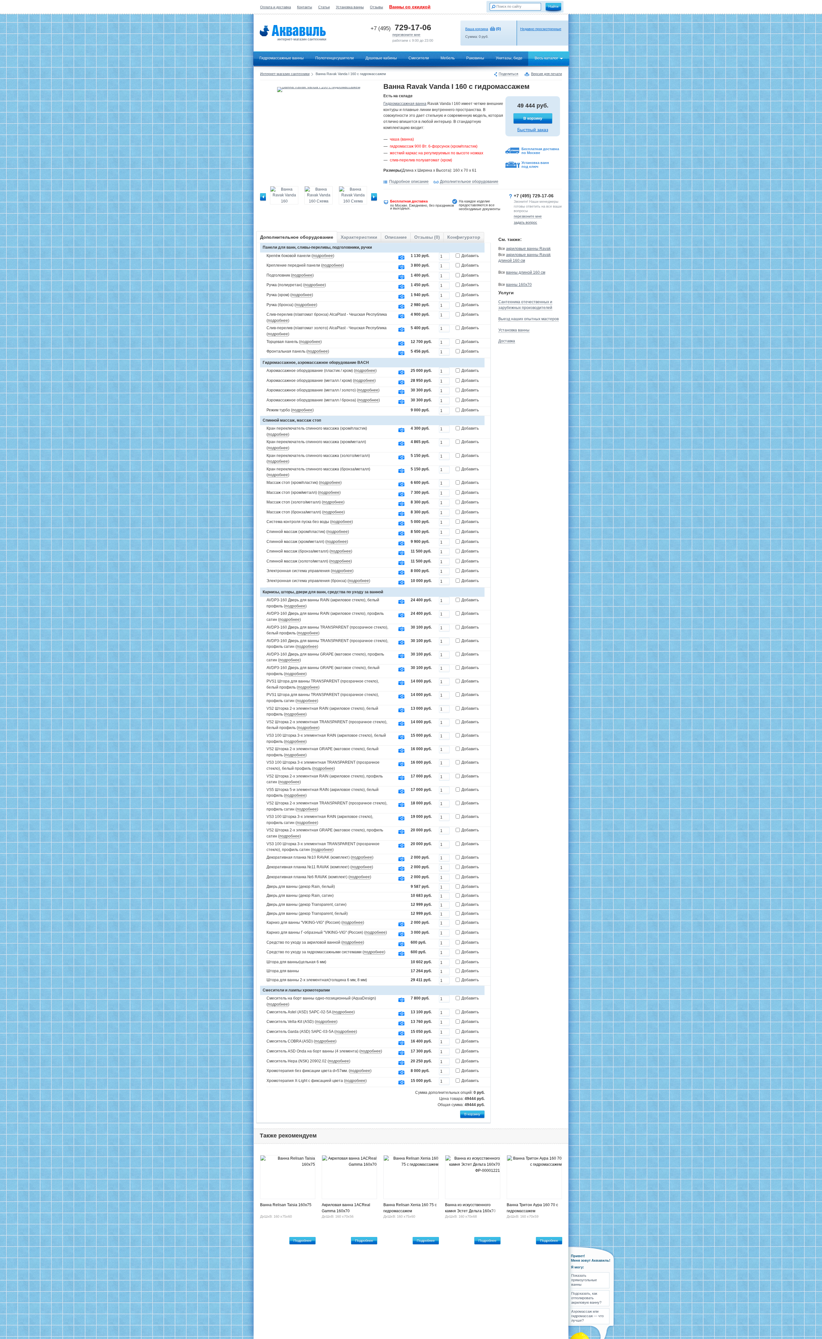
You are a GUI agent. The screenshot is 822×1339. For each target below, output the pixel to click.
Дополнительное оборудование (469, 181)
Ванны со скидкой (410, 6)
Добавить (470, 255)
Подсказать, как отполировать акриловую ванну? (586, 1298)
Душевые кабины (381, 58)
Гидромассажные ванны (281, 58)
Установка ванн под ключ (535, 164)
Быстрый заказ (532, 129)
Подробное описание (409, 181)
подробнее (323, 255)
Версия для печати (546, 74)
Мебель (448, 58)
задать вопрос (525, 222)
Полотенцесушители (334, 58)
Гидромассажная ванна (404, 103)
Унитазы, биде (509, 58)
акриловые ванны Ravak (528, 248)
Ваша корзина (476, 29)
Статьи (324, 7)
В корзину (532, 118)
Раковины (475, 58)
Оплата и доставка (275, 7)
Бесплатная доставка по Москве (540, 151)
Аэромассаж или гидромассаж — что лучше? (587, 1316)
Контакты (304, 7)
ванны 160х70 (519, 284)
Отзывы (376, 7)
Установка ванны (350, 7)
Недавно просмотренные (540, 29)
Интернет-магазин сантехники (285, 74)
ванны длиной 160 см (525, 272)
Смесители (418, 58)
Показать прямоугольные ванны (584, 1280)
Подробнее (302, 1240)
